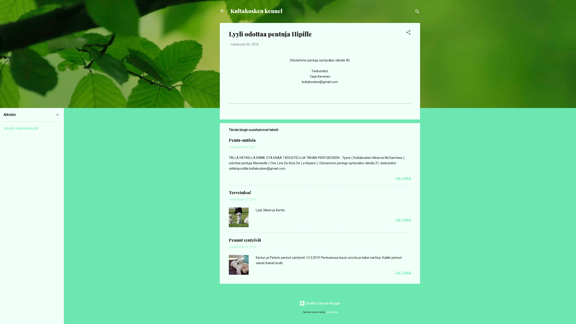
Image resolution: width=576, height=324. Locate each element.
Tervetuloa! (240, 192)
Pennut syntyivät (245, 240)
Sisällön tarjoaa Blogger (323, 303)
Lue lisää (403, 179)
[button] (408, 33)
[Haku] (417, 12)
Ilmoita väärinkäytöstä (21, 128)
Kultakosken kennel (256, 10)
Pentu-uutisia (242, 140)
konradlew (332, 312)
